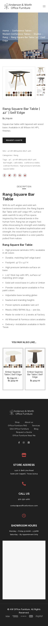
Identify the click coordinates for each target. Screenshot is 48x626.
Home (6, 30)
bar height (7, 163)
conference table (32, 163)
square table (8, 169)
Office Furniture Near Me (24, 436)
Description (24, 186)
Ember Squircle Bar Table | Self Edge (35, 374)
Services (36, 426)
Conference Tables (22, 30)
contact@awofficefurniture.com (24, 506)
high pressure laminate (30, 166)
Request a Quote (24, 432)
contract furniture (10, 166)
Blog (36, 429)
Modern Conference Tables (16, 34)
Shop (17, 422)
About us (29, 422)
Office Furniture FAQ (17, 426)
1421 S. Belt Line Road (24, 470)
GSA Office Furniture (19, 429)
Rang (5, 37)
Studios (37, 34)
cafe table (18, 163)
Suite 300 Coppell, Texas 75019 (24, 474)
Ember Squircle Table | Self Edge (13, 373)
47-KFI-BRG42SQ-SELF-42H (24, 160)
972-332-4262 (24, 499)
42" (10, 160)
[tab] (24, 186)
